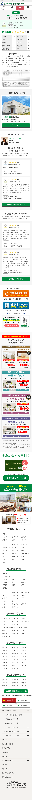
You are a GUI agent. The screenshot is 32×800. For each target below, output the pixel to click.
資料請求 (9, 705)
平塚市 (23, 686)
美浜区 (23, 540)
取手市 (23, 618)
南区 (13, 585)
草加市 (14, 598)
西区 (3, 579)
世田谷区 (24, 662)
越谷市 (14, 592)
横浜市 (14, 683)
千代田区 (15, 653)
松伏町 (23, 604)
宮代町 (14, 604)
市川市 (4, 544)
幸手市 (23, 601)
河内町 (14, 630)
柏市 (4, 550)
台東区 (23, 656)
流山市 (14, 550)
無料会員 (24, 705)
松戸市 (23, 547)
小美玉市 (5, 636)
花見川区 (15, 537)
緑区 (13, 540)
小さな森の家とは (7, 744)
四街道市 (15, 559)
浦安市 (23, 559)
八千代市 (5, 547)
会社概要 (4, 764)
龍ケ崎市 (24, 621)
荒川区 (23, 665)
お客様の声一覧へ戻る (16, 279)
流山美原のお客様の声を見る (16, 204)
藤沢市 (4, 680)
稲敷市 (23, 630)
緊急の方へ (20, 9)
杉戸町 (4, 598)
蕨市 (13, 601)
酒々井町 (24, 553)
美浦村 (4, 633)
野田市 (4, 553)
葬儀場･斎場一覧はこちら (15, 691)
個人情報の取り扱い (8, 773)
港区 (4, 656)
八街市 (4, 562)
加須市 (4, 604)
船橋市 (14, 544)
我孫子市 (15, 553)
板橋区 (4, 668)
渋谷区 (14, 647)
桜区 (22, 582)
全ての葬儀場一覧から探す (13, 715)
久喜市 (4, 601)
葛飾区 (4, 650)
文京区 (14, 656)
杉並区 (23, 647)
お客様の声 (5, 752)
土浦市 (14, 618)
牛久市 (14, 621)
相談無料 (16, 299)
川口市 (4, 592)
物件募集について (7, 777)
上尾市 (4, 573)
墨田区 (4, 659)
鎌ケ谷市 (15, 547)
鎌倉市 (14, 680)
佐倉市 (23, 550)
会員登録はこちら (14, 478)
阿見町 (4, 630)
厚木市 (4, 683)
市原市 (4, 559)
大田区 (14, 662)
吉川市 (4, 595)
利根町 (14, 633)
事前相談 (24, 700)
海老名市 (15, 686)
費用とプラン (4, 9)
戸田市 (23, 598)
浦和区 (4, 585)
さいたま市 (6, 576)
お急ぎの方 (9, 700)
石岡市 (4, 624)
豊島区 (4, 665)
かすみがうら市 (21, 627)
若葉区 (4, 540)
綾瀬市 (4, 686)
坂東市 (14, 624)
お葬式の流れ (6, 756)
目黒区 (4, 662)
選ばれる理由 (6, 748)
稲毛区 (23, 537)
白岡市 (4, 607)
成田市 (4, 556)
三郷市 (14, 595)
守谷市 (4, 621)
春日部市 (24, 592)
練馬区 (14, 668)
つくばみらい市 (7, 627)
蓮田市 (14, 607)
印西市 (23, 556)
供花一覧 (4, 769)
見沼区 (4, 582)
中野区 (4, 653)
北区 (13, 579)
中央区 (4, 537)
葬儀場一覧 (12, 9)
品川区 (23, 659)
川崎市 (23, 680)
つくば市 (5, 618)
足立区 (14, 650)
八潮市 (23, 595)
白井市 (14, 556)
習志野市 (24, 544)
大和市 (23, 683)
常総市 (23, 633)
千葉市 (4, 534)
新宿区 (4, 647)
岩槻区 (4, 588)
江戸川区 (24, 650)
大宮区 (23, 579)
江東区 (14, 659)
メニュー (28, 9)
